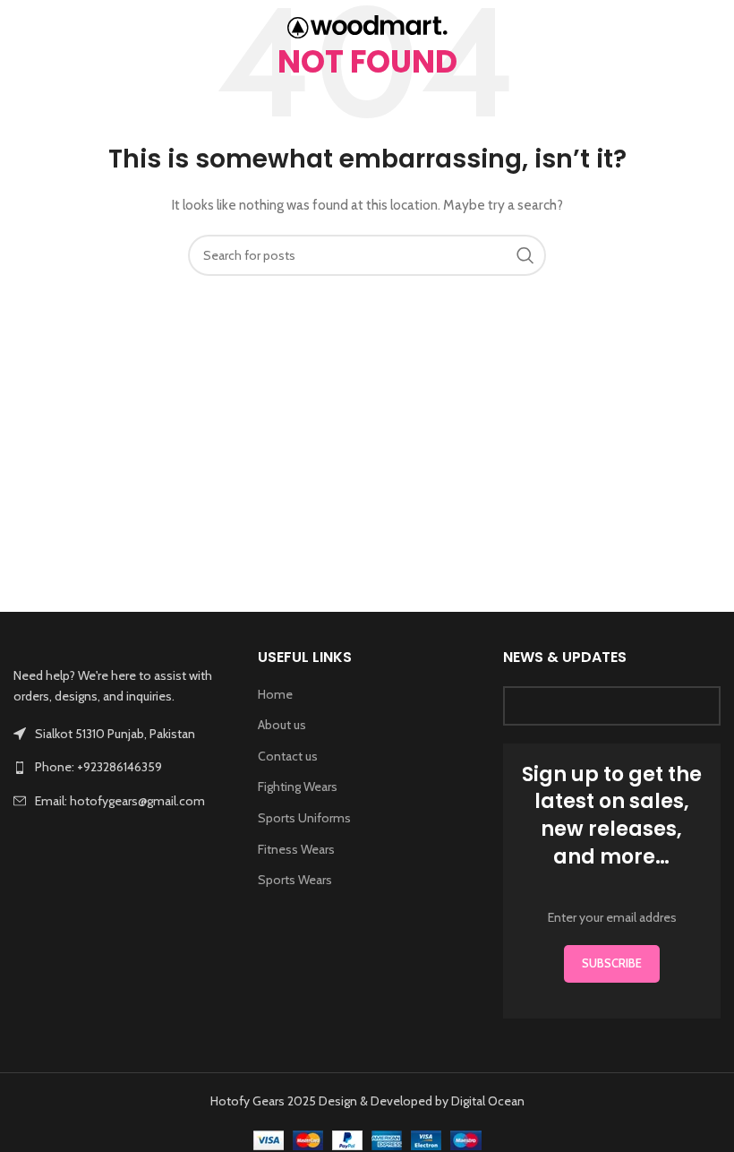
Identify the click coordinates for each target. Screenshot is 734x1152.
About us (282, 725)
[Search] (712, 27)
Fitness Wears (296, 849)
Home (275, 694)
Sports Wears (295, 880)
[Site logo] (367, 25)
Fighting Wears (297, 786)
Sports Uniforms (304, 818)
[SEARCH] (525, 255)
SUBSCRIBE (612, 963)
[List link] (122, 767)
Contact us (288, 756)
